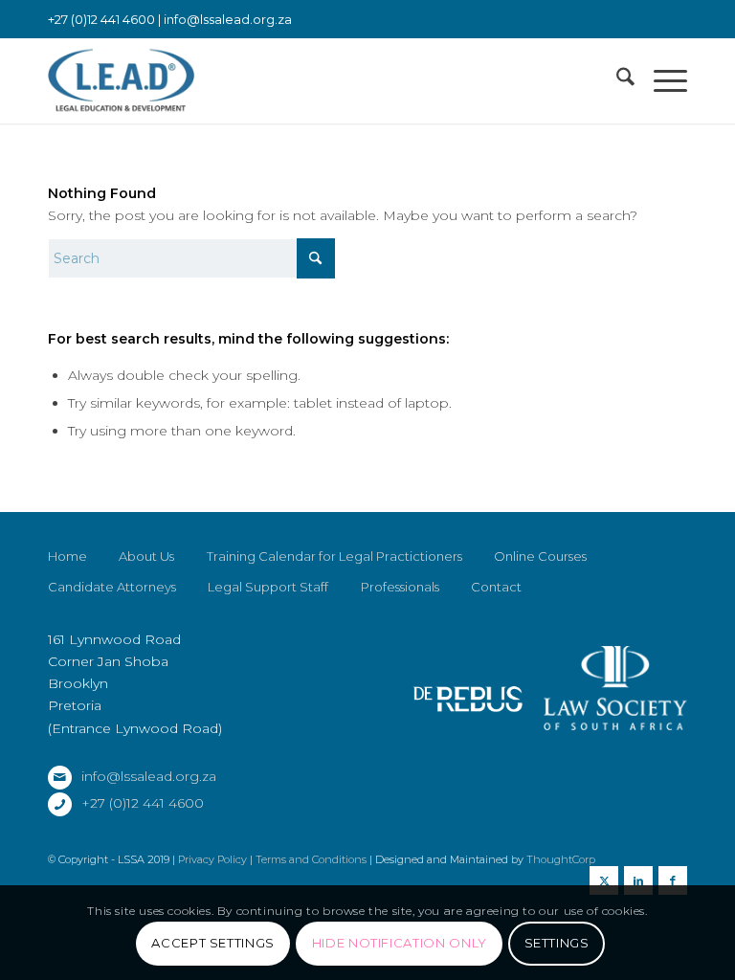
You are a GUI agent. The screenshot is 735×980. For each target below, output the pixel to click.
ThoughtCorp (560, 859)
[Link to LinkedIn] (638, 880)
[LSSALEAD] (121, 80)
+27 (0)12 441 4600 (142, 803)
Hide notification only (399, 942)
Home (67, 556)
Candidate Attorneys (112, 586)
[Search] (616, 80)
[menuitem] (616, 80)
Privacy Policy (212, 859)
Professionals (400, 586)
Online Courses (540, 556)
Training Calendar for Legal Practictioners (334, 556)
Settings (557, 942)
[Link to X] (604, 880)
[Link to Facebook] (672, 880)
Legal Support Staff (268, 586)
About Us (146, 556)
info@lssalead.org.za (228, 19)
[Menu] (661, 80)
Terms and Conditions (311, 859)
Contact (496, 586)
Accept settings (213, 942)
